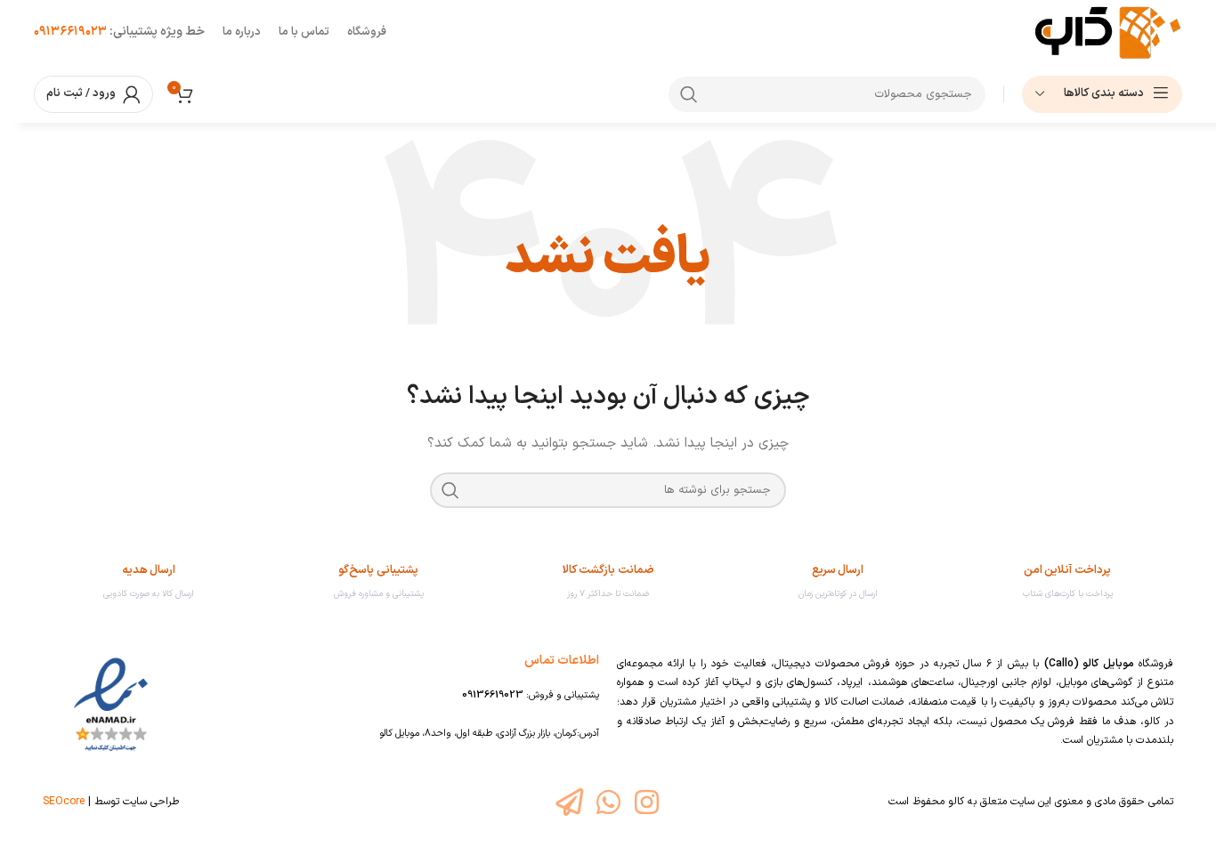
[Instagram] (647, 802)
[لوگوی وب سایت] (1108, 31)
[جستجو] (689, 94)
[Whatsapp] (607, 802)
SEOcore (64, 802)
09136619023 (492, 695)
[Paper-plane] (569, 802)
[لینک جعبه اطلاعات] (1067, 582)
